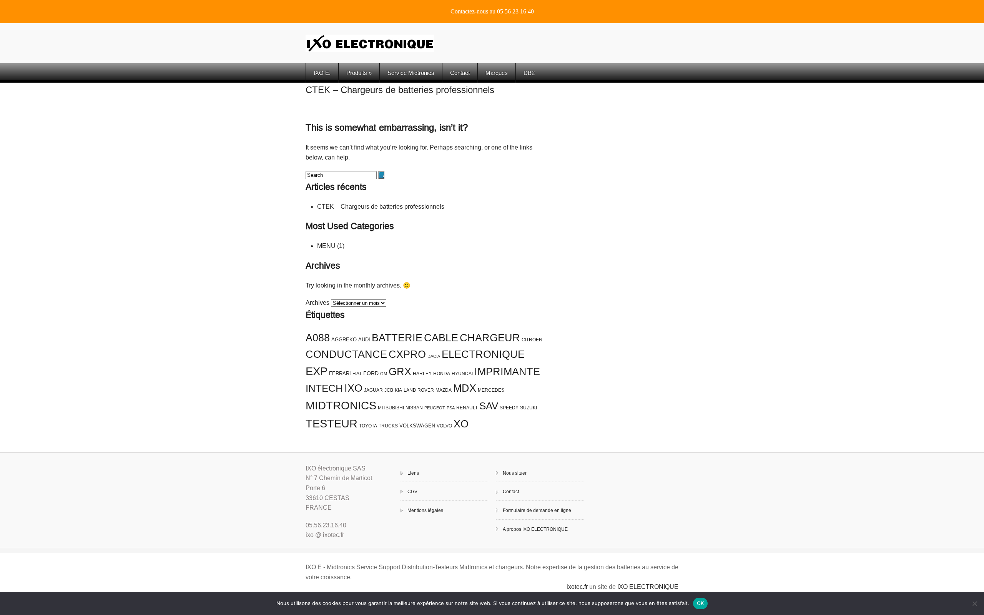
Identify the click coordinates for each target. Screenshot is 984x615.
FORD (371, 373)
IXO (353, 388)
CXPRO (407, 354)
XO (461, 424)
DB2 (529, 73)
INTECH (324, 388)
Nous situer (515, 473)
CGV (412, 491)
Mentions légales (425, 510)
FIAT (357, 373)
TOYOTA (368, 426)
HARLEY (422, 373)
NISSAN (414, 408)
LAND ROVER (419, 390)
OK (700, 603)
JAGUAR (373, 390)
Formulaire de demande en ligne (537, 510)
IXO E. (322, 73)
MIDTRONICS (341, 405)
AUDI (364, 339)
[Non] (974, 603)
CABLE (441, 338)
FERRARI (340, 373)
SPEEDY (509, 408)
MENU (326, 246)
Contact (460, 73)
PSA (451, 408)
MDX (464, 388)
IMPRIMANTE (507, 371)
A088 (318, 338)
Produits (359, 73)
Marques (496, 73)
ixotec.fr (577, 586)
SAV (488, 406)
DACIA (433, 356)
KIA (398, 390)
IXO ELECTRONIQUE (647, 586)
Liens (413, 473)
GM (383, 373)
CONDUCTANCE (346, 354)
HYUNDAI (462, 373)
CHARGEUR (490, 338)
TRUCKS (388, 426)
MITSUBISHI (391, 408)
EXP (316, 371)
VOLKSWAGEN (417, 426)
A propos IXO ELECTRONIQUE (535, 529)
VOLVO (444, 426)
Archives (317, 302)
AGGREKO (344, 339)
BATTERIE (397, 338)
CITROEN (532, 339)
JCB (388, 390)
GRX (400, 371)
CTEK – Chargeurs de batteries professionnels (400, 90)
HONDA (441, 373)
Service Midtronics (410, 73)
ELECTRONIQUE (483, 354)
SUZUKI (528, 408)
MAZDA (443, 390)
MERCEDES (491, 390)
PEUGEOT (434, 408)
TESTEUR (331, 423)
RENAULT (467, 408)
